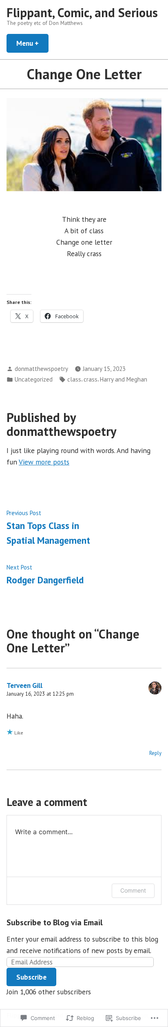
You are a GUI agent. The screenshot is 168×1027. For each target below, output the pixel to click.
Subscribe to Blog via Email (55, 922)
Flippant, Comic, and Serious (82, 12)
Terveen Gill (24, 685)
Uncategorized (34, 379)
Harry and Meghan (123, 379)
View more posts (44, 462)
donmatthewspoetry (41, 369)
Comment (133, 890)
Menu (32, 43)
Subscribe (31, 977)
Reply (155, 753)
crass (90, 379)
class (74, 379)
